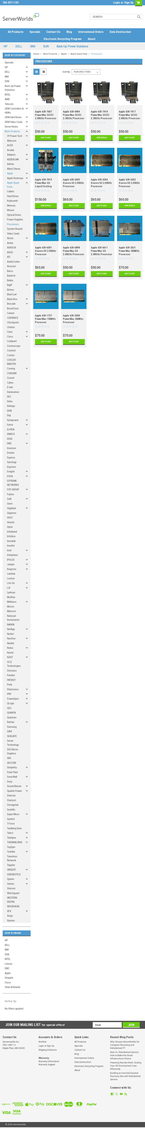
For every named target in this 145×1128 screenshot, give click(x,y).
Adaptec (11, 154)
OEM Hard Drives (13, 117)
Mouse (10, 210)
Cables (10, 191)
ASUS (10, 252)
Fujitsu (10, 494)
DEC (9, 396)
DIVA (9, 410)
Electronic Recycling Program (63, 39)
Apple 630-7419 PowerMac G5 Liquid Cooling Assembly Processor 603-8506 (43, 183)
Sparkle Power (14, 790)
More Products (12, 131)
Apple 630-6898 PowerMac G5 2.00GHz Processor (73, 251)
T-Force (11, 823)
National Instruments (13, 618)
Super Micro (13, 814)
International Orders (90, 32)
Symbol (11, 819)
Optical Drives (14, 214)
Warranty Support (47, 1064)
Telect (10, 833)
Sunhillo (11, 809)
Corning (11, 368)
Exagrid (10, 471)
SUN (46, 46)
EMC (9, 443)
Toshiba (11, 851)
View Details (102, 138)
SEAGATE (12, 736)
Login (116, 2)
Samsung (12, 726)
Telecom (9, 104)
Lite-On (11, 583)
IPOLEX (10, 559)
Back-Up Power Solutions (72, 46)
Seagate (9, 977)
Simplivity (12, 767)
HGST (10, 517)
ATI (8, 257)
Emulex (10, 452)
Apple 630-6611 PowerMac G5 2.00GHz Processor (101, 251)
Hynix (10, 527)
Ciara (9, 331)
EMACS (11, 434)
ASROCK (11, 247)
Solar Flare (12, 772)
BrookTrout (13, 308)
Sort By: (66, 71)
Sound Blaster (14, 786)
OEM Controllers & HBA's (14, 110)
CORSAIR (12, 373)
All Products (15, 32)
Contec (11, 355)
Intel (9, 550)
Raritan (10, 722)
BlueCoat (12, 294)
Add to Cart (46, 138)
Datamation (13, 392)
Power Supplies (15, 219)
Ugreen (10, 879)
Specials (35, 32)
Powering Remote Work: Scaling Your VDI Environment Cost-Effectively (125, 1065)
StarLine (11, 795)
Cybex (10, 382)
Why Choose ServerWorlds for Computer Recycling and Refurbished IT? (124, 1045)
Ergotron (11, 466)
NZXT (10, 657)
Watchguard (13, 893)
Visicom (11, 888)
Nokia (10, 647)
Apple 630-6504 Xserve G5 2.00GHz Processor (101, 183)
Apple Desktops (15, 178)
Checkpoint (13, 322)
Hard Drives (13, 196)
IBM (32, 46)
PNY (9, 694)
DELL (18, 46)
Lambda (11, 573)
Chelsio (11, 327)
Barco (10, 271)
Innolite (11, 545)
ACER (10, 145)
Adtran (10, 164)
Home (36, 54)
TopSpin (11, 847)
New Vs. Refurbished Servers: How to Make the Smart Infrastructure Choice (124, 1055)
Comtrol (11, 350)
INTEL (8, 94)
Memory (11, 205)
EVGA (10, 476)
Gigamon (11, 513)
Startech (11, 800)
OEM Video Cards (13, 122)
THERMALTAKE (14, 842)
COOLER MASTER (11, 362)
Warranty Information (49, 1061)
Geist (10, 503)
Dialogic (11, 406)
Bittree (10, 289)
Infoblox (11, 536)
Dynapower (13, 420)
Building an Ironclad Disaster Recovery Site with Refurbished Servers (125, 1076)
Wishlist (43, 1042)
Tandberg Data (14, 828)
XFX (9, 911)
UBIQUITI (11, 869)
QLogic (10, 703)
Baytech (11, 275)
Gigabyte (11, 508)
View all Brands (12, 987)
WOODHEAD (13, 906)
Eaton (10, 424)
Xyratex (11, 920)
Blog (69, 32)
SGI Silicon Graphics (12, 751)
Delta (9, 401)
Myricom (11, 611)
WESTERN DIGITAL (12, 899)
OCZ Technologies (14, 664)
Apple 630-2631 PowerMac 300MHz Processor (129, 251)
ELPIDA (10, 429)
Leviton (11, 578)
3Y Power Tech (14, 136)
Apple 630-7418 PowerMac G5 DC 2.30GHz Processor (101, 115)
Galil (9, 498)
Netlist (10, 634)
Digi (9, 415)
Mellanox (11, 601)
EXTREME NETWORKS (13, 482)
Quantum (11, 717)
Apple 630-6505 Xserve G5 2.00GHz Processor (73, 183)
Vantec (10, 883)
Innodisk (11, 541)
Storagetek (13, 804)
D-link (10, 387)
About (91, 39)
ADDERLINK (13, 159)
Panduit (11, 675)
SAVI (9, 731)
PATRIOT (11, 680)
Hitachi (10, 522)
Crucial (10, 377)
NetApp (11, 629)
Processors (13, 224)
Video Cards (13, 233)
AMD (7, 99)
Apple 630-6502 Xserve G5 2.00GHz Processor (129, 183)
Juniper (10, 564)
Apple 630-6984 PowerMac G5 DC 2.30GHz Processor (73, 115)
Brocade (11, 303)
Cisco (10, 336)
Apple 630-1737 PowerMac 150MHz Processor (45, 319)
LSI (8, 587)
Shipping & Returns (48, 1050)
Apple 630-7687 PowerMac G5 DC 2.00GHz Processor (45, 115)
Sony (9, 781)
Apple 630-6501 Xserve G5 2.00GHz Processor (45, 251)
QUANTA (11, 712)
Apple (10, 173)
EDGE (10, 438)
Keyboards (12, 200)
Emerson (11, 448)
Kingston (11, 569)
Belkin (10, 280)
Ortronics (12, 670)
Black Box (12, 299)
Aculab (10, 150)
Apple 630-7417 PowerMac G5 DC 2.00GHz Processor (129, 115)
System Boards (15, 228)
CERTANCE (12, 317)
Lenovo (8, 963)
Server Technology (13, 742)
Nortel (10, 652)
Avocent (11, 266)
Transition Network (12, 858)
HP (5, 46)
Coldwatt (12, 341)
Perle (9, 684)
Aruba (10, 243)
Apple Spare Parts (13, 184)
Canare (10, 313)
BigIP (9, 285)
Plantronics (13, 689)
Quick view (46, 102)
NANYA (10, 624)
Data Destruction (120, 32)
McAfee (11, 597)
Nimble (10, 643)
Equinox (11, 457)
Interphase (12, 555)
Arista (10, 238)
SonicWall (12, 776)
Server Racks (11, 126)
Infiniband (12, 531)
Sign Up (128, 2)
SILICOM (11, 762)
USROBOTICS (14, 874)
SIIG (9, 758)
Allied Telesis (13, 168)
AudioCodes (13, 261)
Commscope (13, 346)
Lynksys (11, 592)
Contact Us (53, 32)
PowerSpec (13, 698)
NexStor (11, 638)
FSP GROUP (13, 489)
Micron (10, 606)
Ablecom (11, 140)
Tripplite (11, 865)
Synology (11, 462)
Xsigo (10, 915)
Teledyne (11, 837)
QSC (9, 708)
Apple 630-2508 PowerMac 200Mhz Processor (73, 319)
